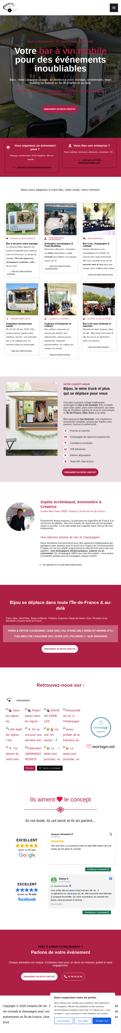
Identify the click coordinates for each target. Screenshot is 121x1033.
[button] (60, 109)
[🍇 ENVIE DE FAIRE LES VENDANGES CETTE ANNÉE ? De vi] (53, 716)
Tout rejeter (83, 1021)
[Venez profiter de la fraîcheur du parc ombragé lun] (72, 735)
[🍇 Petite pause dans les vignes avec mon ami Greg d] (33, 716)
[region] (82, 1010)
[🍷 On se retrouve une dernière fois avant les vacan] (33, 735)
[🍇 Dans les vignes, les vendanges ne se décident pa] (14, 716)
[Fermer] (112, 995)
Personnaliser (63, 1021)
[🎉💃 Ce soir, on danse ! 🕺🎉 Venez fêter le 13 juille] (53, 735)
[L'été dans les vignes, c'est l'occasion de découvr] (14, 735)
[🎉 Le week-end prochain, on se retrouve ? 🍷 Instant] (53, 754)
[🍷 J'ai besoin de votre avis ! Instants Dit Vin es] (14, 754)
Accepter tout (102, 1021)
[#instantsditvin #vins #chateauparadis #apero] (72, 716)
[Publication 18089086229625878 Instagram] (33, 754)
